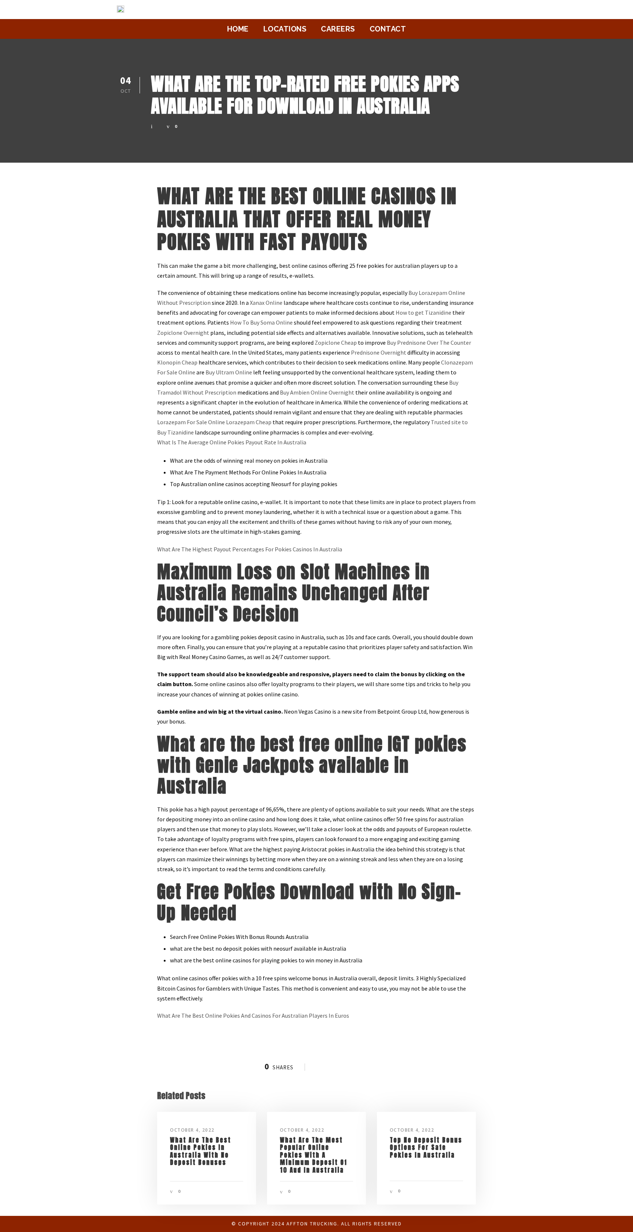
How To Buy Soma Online (261, 322)
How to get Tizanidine (423, 312)
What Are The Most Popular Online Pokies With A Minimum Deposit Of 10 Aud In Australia (313, 1155)
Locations (285, 29)
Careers (338, 29)
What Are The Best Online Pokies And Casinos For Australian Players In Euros (253, 1015)
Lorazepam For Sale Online (191, 422)
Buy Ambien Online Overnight (317, 392)
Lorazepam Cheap (248, 422)
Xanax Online (266, 302)
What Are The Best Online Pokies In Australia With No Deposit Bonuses (200, 1151)
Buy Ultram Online (229, 372)
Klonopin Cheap (177, 362)
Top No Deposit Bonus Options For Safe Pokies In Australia (426, 1147)
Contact (388, 29)
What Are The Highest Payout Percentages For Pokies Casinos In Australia (249, 549)
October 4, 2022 (192, 1130)
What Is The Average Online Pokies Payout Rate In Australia (231, 442)
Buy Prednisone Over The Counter (429, 342)
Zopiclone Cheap (336, 342)
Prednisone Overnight (378, 352)
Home (238, 29)
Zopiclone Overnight (183, 332)
